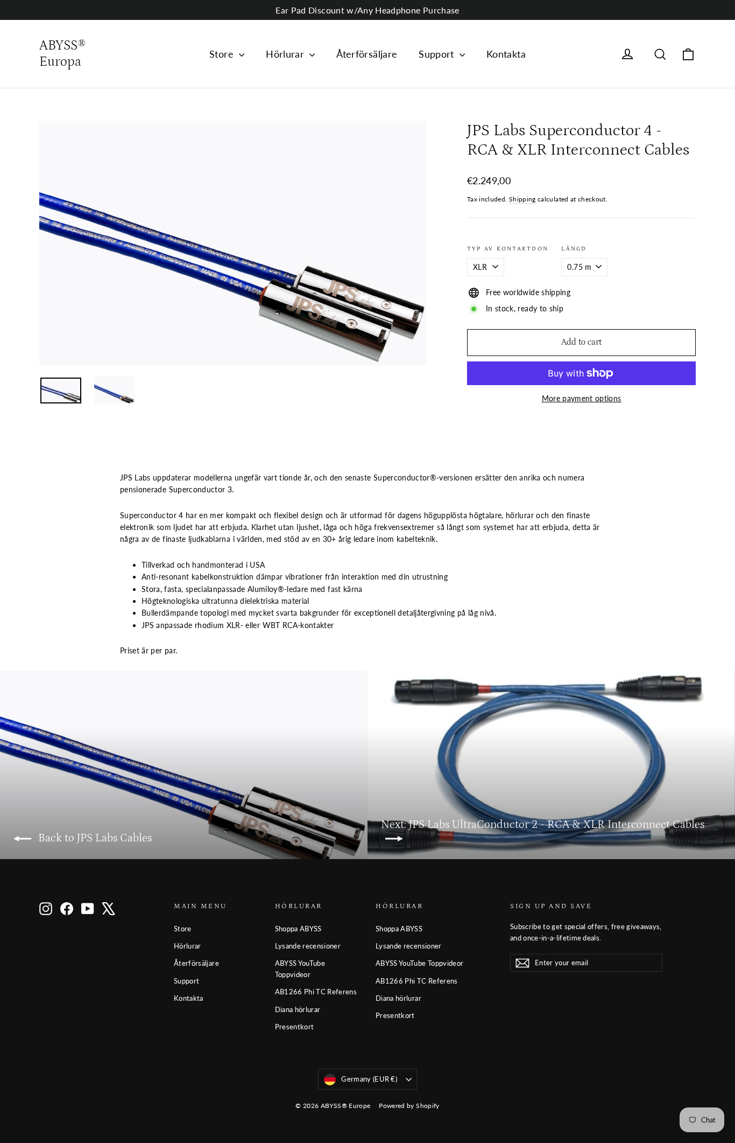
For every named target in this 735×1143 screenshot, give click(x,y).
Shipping (522, 199)
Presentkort (294, 1026)
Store (222, 54)
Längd (573, 248)
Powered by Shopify (409, 1106)
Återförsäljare (366, 54)
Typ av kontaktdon (507, 248)
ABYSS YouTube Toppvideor (300, 969)
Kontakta (506, 54)
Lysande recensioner (308, 946)
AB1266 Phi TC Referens (316, 991)
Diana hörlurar (298, 1009)
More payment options (581, 398)
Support (438, 54)
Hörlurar (286, 54)
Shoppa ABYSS (298, 928)
